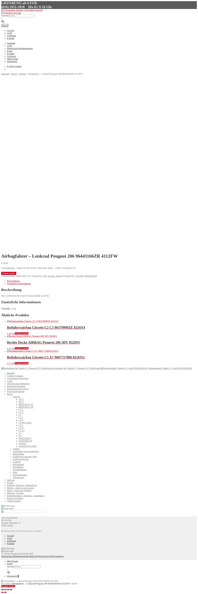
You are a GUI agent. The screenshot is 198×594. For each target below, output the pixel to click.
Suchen (4, 15)
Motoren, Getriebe (15, 493)
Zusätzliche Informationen (19, 283)
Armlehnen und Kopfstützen (26, 451)
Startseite (11, 43)
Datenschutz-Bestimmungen (20, 48)
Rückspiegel (18, 464)
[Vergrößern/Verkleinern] (11, 589)
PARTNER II (25, 438)
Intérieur (11, 480)
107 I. (21, 399)
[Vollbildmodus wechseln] (8, 589)
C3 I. (21, 417)
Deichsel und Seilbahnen (18, 383)
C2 (20, 415)
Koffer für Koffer (21, 459)
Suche (10, 564)
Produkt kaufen (8, 273)
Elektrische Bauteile (16, 386)
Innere (14, 74)
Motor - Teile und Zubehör (19, 490)
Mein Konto (12, 59)
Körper (10, 482)
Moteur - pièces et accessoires (20, 488)
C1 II (21, 412)
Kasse (9, 51)
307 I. (21, 402)
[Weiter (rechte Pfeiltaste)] (5, 592)
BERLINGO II (26, 404)
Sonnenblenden (20, 475)
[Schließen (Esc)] (2, 589)
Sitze (15, 472)
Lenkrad (16, 462)
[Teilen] (5, 589)
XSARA (23, 443)
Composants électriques (18, 378)
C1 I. (21, 410)
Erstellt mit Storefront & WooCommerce (45, 556)
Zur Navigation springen (12, 10)
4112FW (80, 276)
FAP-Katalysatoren (15, 391)
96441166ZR (91, 276)
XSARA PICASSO (28, 446)
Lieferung (11, 35)
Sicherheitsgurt (19, 469)
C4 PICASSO (25, 423)
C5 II (21, 428)
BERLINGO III (26, 407)
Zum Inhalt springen (33, 10)
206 (45, 276)
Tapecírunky (18, 477)
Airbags (22, 74)
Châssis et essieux (15, 376)
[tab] (102, 281)
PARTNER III (25, 441)
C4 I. (21, 420)
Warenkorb (12, 61)
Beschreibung (13, 281)
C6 (20, 433)
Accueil (10, 30)
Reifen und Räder (15, 498)
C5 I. (21, 425)
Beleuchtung (18, 454)
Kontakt (10, 38)
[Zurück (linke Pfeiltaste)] (2, 592)
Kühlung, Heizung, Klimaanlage (22, 485)
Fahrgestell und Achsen (17, 389)
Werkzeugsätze (14, 501)
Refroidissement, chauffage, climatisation (25, 496)
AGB (9, 33)
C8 (20, 436)
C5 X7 (22, 430)
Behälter (11, 373)
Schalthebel (18, 467)
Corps (9, 381)
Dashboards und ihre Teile (25, 456)
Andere (16, 449)
